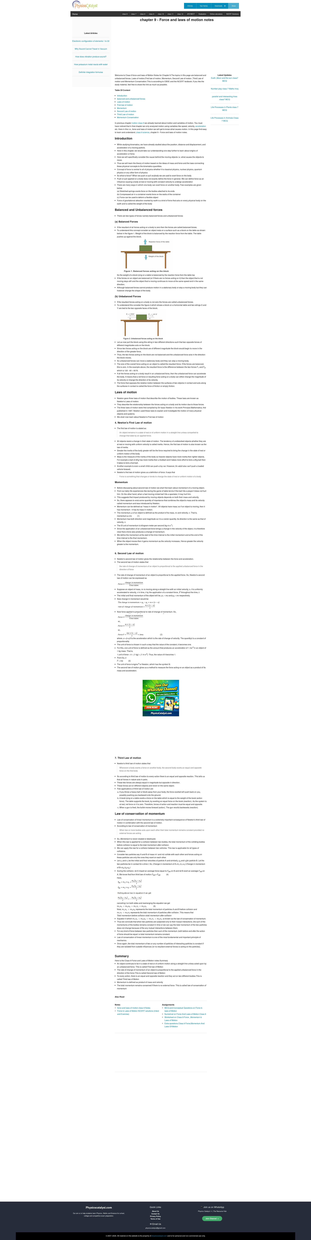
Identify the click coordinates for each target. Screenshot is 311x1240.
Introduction (122, 95)
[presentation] (176, 513)
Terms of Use (155, 1219)
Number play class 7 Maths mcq (224, 88)
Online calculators (216, 14)
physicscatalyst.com (159, 1236)
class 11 (170, 14)
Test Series (204, 6)
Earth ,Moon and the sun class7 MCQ (224, 79)
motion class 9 (138, 123)
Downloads (218, 6)
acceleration (200, 126)
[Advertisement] (177, 51)
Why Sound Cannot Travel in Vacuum (91, 48)
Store (234, 6)
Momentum (122, 108)
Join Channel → (212, 1218)
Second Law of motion (126, 111)
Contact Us (155, 1214)
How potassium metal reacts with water (91, 64)
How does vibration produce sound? (90, 56)
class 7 (133, 14)
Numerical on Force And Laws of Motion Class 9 (185, 1014)
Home (75, 13)
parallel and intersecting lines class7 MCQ (224, 98)
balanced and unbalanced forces (131, 98)
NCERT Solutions (232, 14)
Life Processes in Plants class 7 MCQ (224, 108)
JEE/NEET (191, 14)
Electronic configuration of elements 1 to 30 (90, 41)
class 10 (161, 14)
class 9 (151, 14)
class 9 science (142, 132)
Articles (190, 6)
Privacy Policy (155, 1216)
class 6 (124, 14)
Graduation (202, 14)
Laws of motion (123, 101)
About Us (155, 1211)
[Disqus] (161, 1104)
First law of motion (125, 105)
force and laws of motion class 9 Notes (133, 1007)
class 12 (180, 14)
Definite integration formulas (91, 72)
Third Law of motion (125, 114)
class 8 (142, 14)
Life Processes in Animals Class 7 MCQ (224, 119)
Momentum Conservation (128, 117)
